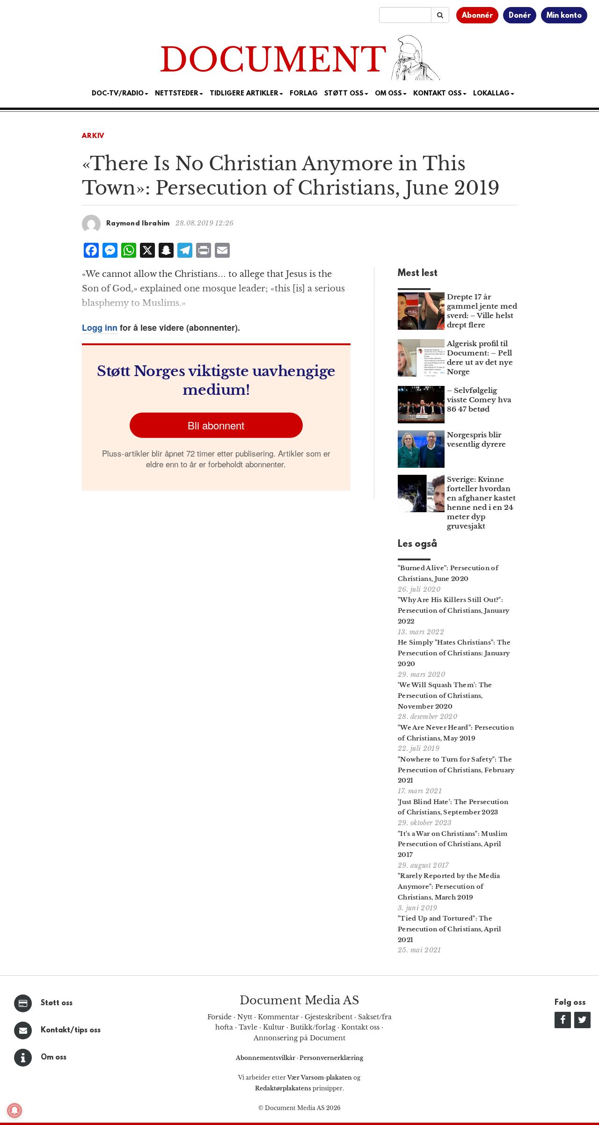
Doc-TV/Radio (118, 94)
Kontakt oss (437, 94)
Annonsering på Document (299, 1038)
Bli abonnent (216, 425)
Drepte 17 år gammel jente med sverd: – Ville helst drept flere (482, 310)
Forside (219, 1017)
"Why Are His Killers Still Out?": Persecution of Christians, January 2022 (453, 610)
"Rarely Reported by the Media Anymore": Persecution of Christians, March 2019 (449, 886)
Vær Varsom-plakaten (319, 1077)
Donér (520, 16)
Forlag (304, 94)
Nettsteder (176, 94)
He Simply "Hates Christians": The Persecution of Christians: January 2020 (454, 653)
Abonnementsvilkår (266, 1057)
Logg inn (99, 327)
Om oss (53, 1057)
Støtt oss (57, 1003)
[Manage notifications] (14, 1110)
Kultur (274, 1027)
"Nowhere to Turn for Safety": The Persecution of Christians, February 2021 (456, 770)
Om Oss (388, 94)
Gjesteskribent (328, 1017)
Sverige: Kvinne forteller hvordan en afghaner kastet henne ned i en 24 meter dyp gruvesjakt (481, 502)
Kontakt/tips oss (71, 1030)
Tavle (248, 1027)
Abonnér (477, 16)
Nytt (244, 1017)
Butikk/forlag (313, 1027)
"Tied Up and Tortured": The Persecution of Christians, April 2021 (450, 929)
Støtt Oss (344, 94)
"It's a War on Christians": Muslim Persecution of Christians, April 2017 (452, 844)
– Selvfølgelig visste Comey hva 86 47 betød (479, 400)
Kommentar (278, 1017)
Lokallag (491, 94)
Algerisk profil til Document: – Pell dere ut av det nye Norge (480, 357)
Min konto (564, 16)
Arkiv (93, 136)
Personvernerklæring (331, 1057)
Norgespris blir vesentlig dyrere (476, 439)
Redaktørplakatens (283, 1088)
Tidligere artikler (244, 94)
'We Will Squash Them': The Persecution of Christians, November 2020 (445, 696)
